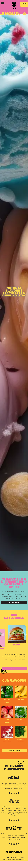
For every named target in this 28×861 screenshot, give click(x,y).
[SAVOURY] (14, 634)
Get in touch (14, 668)
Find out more (14, 602)
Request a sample (15, 750)
